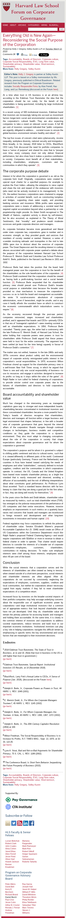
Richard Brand (11, 894)
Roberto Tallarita (29, 862)
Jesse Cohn (10, 902)
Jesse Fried (10, 856)
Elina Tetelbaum (29, 902)
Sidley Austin (34, 69)
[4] (62, 273)
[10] (47, 518)
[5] (13, 282)
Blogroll (53, 25)
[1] (17, 107)
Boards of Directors (32, 59)
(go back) (7, 659)
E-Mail (34, 55)
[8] (62, 376)
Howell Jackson (12, 862)
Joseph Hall (27, 887)
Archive (22, 25)
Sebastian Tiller (29, 905)
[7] (32, 347)
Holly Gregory (20, 69)
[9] (51, 492)
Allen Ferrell (10, 854)
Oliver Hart (10, 859)
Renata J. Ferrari (12, 908)
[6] (12, 309)
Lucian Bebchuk (12, 841)
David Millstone (29, 894)
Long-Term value (46, 61)
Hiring (44, 25)
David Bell (9, 887)
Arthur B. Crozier (12, 905)
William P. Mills (28, 892)
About (13, 25)
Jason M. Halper (29, 889)
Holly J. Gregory (25, 74)
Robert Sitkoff (28, 851)
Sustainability (9, 66)
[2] (58, 133)
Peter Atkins (10, 884)
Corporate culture (50, 59)
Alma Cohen (10, 849)
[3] (38, 165)
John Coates (10, 846)
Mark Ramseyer (29, 846)
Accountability (15, 59)
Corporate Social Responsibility (17, 61)
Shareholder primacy (12, 64)
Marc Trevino (28, 908)
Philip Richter (28, 900)
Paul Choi (9, 900)
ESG (35, 61)
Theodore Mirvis (29, 897)
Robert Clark (10, 843)
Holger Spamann (29, 854)
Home (5, 25)
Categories (33, 25)
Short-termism (47, 64)
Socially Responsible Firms (25, 86)
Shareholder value (31, 64)
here (55, 89)
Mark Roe (26, 849)
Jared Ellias (10, 851)
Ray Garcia (27, 884)
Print (26, 55)
